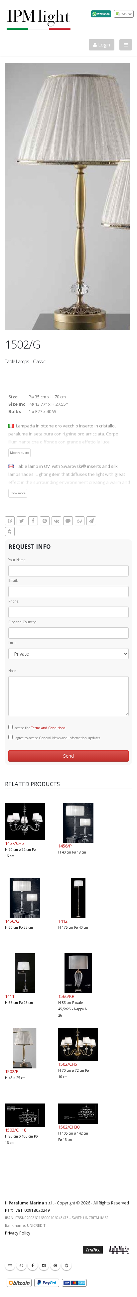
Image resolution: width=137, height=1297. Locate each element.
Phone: (13, 601)
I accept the (39, 728)
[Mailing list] (10, 1265)
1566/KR (66, 996)
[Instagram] (44, 1265)
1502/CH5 (67, 1064)
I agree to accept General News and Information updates (56, 738)
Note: (12, 670)
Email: (13, 580)
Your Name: (17, 559)
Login (103, 44)
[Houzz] (66, 1265)
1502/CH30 (68, 1127)
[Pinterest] (55, 1265)
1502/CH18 (15, 1130)
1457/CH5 (14, 843)
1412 (63, 921)
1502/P (12, 1071)
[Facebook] (33, 1265)
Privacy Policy (17, 1233)
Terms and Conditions (48, 728)
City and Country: (22, 622)
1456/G (12, 921)
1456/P (65, 846)
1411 (9, 996)
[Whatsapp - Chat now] (21, 1265)
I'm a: (12, 642)
